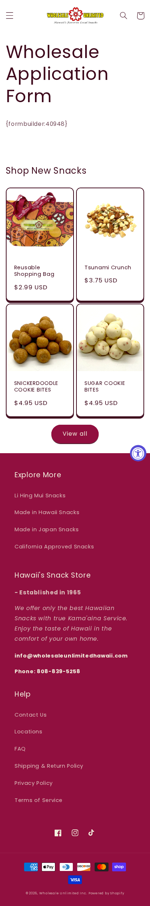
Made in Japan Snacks (47, 529)
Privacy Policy (34, 783)
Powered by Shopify (106, 893)
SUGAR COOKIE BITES (104, 386)
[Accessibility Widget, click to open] (138, 453)
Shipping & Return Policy (49, 766)
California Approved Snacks (54, 546)
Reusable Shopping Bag (34, 270)
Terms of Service (39, 800)
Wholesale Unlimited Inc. (63, 893)
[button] (9, 15)
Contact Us (31, 714)
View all (75, 433)
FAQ (20, 748)
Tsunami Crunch (107, 267)
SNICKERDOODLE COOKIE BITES (36, 386)
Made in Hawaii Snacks (47, 512)
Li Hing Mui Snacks (40, 495)
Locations (29, 731)
